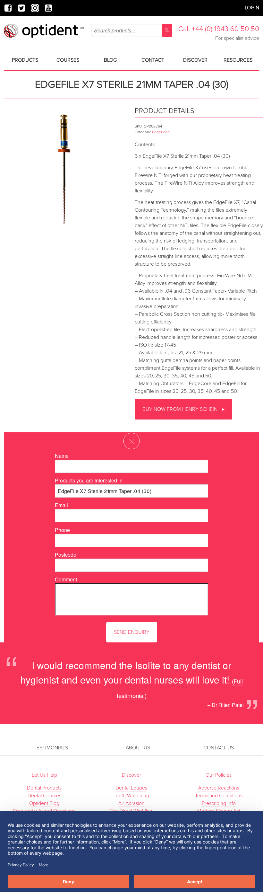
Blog (110, 60)
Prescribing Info (219, 803)
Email (61, 505)
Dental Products (44, 788)
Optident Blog (44, 803)
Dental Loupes (131, 788)
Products (25, 60)
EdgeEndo (161, 132)
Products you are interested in (89, 480)
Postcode (65, 554)
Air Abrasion (131, 803)
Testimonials (51, 748)
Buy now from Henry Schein (180, 409)
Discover (195, 60)
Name (62, 455)
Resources (238, 60)
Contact (152, 60)
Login (252, 7)
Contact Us (218, 748)
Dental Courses (44, 795)
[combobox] (131, 30)
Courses (67, 60)
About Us (138, 748)
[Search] (167, 30)
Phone (62, 530)
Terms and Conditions (218, 795)
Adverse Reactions (218, 788)
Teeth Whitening (131, 795)
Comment (66, 579)
